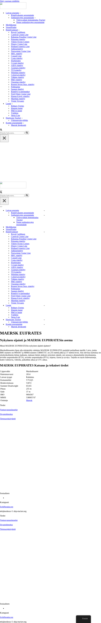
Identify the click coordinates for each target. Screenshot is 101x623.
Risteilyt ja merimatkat (20, 91)
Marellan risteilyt (18, 99)
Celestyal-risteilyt (18, 75)
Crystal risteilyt (17, 63)
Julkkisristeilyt (17, 49)
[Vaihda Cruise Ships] (44, 232)
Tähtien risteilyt (17, 77)
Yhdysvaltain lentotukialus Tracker (30, 20)
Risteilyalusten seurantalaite (22, 15)
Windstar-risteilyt (18, 72)
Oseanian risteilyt (18, 82)
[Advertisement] (50, 161)
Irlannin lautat (16, 108)
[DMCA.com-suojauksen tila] (50, 489)
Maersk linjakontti (18, 125)
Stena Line (15, 115)
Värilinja (14, 113)
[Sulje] (4, 138)
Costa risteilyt (16, 58)
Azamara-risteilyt (18, 68)
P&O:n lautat (16, 111)
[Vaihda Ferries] (44, 305)
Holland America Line (20, 46)
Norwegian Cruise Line (21, 51)
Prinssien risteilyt (18, 39)
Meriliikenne (11, 25)
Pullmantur (15, 87)
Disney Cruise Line (19, 44)
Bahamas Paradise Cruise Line (23, 37)
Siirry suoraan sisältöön (9, 1)
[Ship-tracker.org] (13, 8)
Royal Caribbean (18, 32)
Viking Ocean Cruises (20, 42)
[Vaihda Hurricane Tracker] (44, 320)
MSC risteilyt (16, 53)
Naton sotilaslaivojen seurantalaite (30, 22)
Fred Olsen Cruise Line (21, 94)
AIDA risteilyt (17, 65)
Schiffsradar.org (6, 507)
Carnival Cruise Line (19, 34)
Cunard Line (16, 56)
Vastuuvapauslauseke (9, 410)
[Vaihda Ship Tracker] (44, 210)
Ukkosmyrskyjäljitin (19, 120)
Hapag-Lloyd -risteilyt (20, 96)
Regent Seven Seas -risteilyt (22, 84)
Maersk (29, 400)
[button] (20, 13)
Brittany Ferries (17, 106)
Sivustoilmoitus (6, 414)
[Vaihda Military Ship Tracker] (44, 215)
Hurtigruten (16, 61)
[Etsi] (1, 130)
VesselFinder (11, 27)
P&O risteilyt (16, 80)
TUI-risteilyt (16, 70)
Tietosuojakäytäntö (8, 419)
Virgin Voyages (17, 101)
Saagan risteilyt (17, 89)
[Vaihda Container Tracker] (44, 324)
